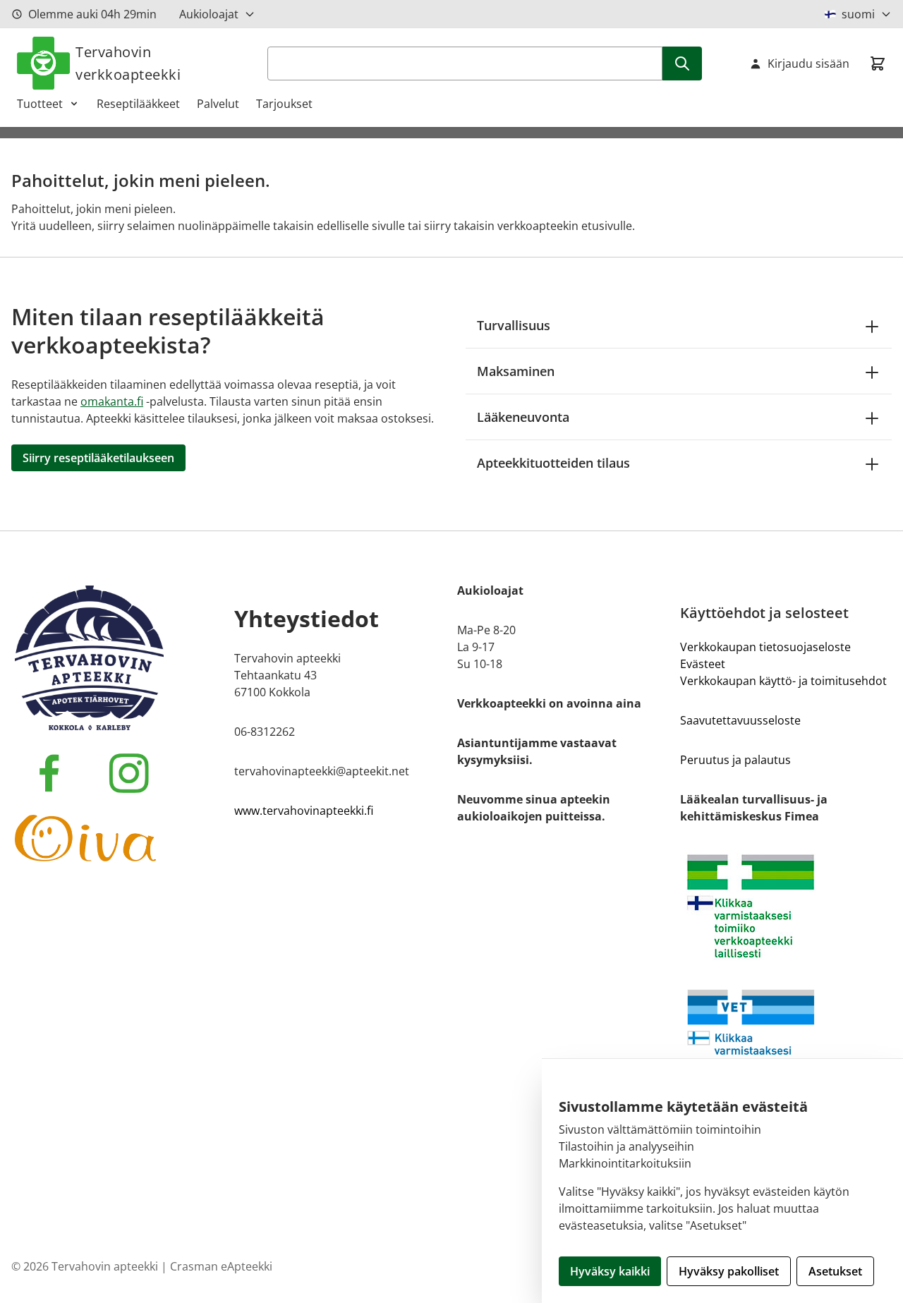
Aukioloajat (208, 14)
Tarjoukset (284, 103)
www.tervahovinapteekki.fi (303, 810)
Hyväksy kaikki (610, 1271)
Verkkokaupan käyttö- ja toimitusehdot (783, 681)
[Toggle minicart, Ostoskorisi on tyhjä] (877, 63)
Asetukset (835, 1271)
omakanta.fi (111, 401)
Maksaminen (515, 371)
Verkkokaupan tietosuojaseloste (765, 647)
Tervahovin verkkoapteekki (128, 63)
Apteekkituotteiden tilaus (553, 462)
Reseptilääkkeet (138, 103)
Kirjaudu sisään (808, 63)
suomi (858, 14)
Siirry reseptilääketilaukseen (98, 458)
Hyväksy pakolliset (729, 1271)
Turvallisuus (513, 325)
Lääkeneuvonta (523, 416)
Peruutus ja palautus (735, 760)
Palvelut (218, 103)
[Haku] (682, 63)
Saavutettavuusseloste (740, 720)
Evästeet (702, 664)
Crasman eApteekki (221, 1266)
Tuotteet (40, 103)
